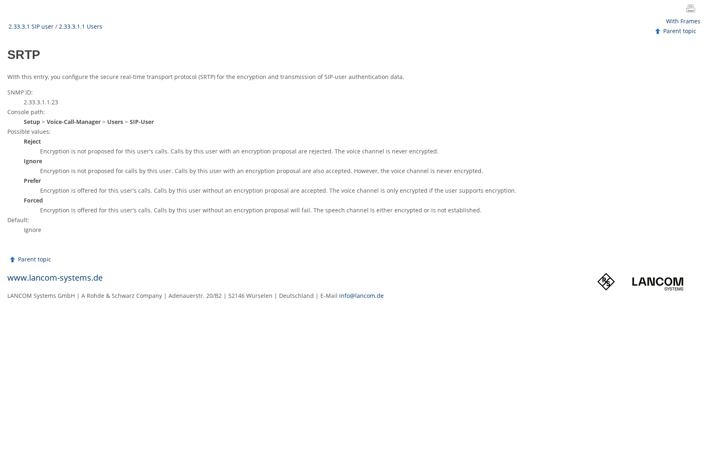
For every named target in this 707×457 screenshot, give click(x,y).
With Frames (683, 21)
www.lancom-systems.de (55, 277)
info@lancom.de (361, 295)
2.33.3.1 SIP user (31, 26)
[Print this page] (692, 9)
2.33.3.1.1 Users (80, 26)
